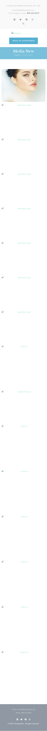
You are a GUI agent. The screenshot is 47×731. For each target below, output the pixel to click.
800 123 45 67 (33, 13)
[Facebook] (26, 19)
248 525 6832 (26, 713)
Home (17, 55)
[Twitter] (20, 19)
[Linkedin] (14, 19)
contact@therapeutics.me (26, 709)
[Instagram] (32, 19)
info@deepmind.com (25, 10)
